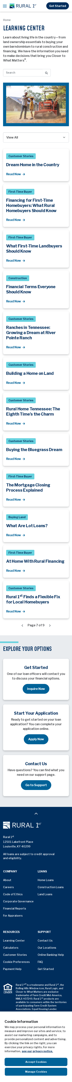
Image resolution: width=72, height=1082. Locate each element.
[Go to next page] (50, 625)
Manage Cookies (36, 1071)
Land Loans (45, 894)
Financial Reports (14, 908)
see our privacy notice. (37, 1051)
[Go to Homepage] (36, 825)
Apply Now (36, 739)
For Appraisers (13, 915)
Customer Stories (15, 954)
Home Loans (46, 880)
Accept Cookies (36, 1061)
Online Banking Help (51, 954)
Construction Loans (51, 887)
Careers (8, 887)
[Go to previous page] (22, 625)
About (7, 880)
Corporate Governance (18, 901)
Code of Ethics (13, 894)
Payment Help (12, 969)
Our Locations (47, 947)
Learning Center (14, 940)
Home (7, 20)
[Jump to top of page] (36, 813)
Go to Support (36, 785)
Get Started (57, 5)
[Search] (46, 72)
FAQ (40, 961)
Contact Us (45, 940)
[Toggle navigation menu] (5, 6)
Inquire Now (36, 689)
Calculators (10, 947)
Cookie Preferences (16, 961)
